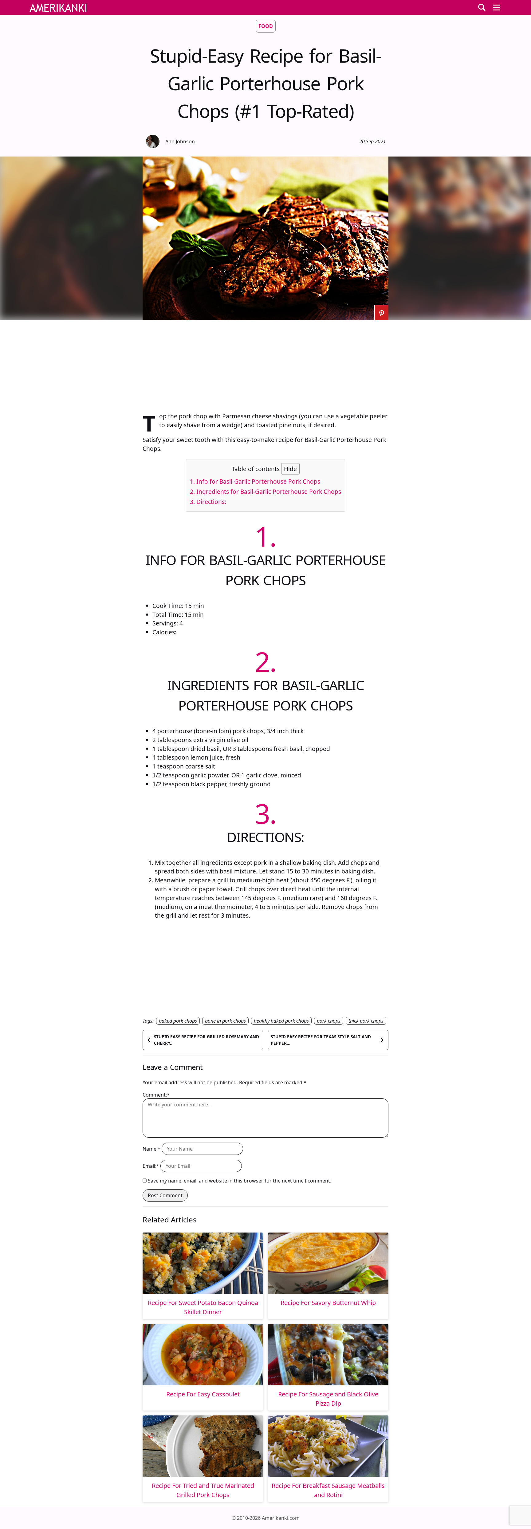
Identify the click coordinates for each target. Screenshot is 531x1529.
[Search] (482, 7)
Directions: (208, 501)
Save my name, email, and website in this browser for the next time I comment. (239, 1180)
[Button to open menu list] (497, 7)
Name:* (151, 1148)
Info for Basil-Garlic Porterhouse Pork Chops (255, 481)
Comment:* (156, 1094)
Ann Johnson (180, 141)
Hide (290, 469)
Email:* (151, 1166)
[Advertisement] (265, 363)
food (265, 26)
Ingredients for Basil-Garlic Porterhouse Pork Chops (265, 491)
